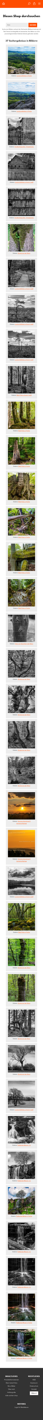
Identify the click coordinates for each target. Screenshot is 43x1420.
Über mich (11, 1389)
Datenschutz (34, 1386)
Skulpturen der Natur (24, 253)
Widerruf (34, 1393)
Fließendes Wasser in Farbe (24, 1216)
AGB (34, 1380)
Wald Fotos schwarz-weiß (24, 395)
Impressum (34, 1383)
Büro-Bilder (11, 1386)
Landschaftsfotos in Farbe (24, 76)
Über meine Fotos (11, 1383)
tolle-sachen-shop (11, 1395)
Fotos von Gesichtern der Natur (24, 644)
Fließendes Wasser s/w (24, 1145)
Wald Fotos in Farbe (24, 431)
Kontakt (34, 1389)
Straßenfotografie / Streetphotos (24, 147)
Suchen (33, 25)
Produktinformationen (11, 1380)
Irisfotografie (11, 1392)
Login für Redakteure (21, 1407)
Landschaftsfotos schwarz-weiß (24, 182)
